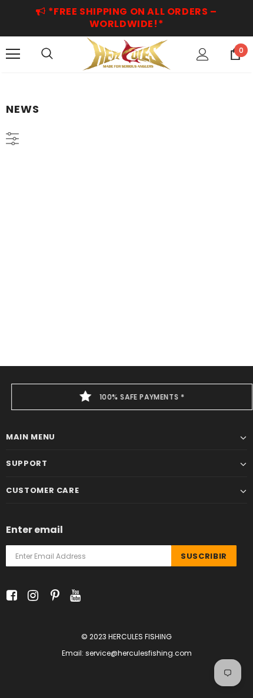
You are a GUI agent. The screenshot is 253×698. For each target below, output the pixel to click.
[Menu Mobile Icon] (13, 54)
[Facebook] (9, 596)
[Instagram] (31, 596)
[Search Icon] (47, 54)
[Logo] (126, 54)
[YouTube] (73, 596)
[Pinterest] (52, 596)
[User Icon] (203, 54)
